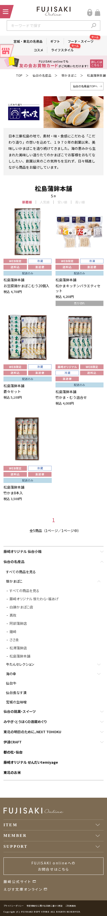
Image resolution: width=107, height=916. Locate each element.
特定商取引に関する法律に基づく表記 (45, 905)
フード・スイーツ (82, 41)
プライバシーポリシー (13, 905)
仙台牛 (11, 683)
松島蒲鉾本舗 (96, 75)
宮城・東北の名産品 (28, 41)
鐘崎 (12, 631)
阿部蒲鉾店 (18, 623)
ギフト (55, 41)
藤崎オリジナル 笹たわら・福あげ (33, 598)
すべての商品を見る (21, 571)
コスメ (38, 50)
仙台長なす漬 (16, 692)
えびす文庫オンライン (23, 889)
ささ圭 (14, 639)
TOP (19, 75)
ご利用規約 (70, 905)
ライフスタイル (64, 49)
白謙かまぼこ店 (21, 606)
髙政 (12, 615)
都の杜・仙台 (13, 752)
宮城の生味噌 (16, 701)
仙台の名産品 (42, 75)
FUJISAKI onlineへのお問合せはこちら (53, 866)
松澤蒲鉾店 (18, 647)
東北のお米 (12, 772)
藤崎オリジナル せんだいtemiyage (30, 762)
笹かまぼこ (69, 75)
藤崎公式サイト (17, 881)
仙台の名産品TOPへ (85, 86)
